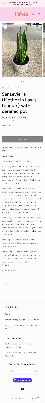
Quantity (6, 125)
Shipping (5, 121)
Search (8, 314)
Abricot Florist (26, 399)
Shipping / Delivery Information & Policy (22, 327)
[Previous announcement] (4, 3)
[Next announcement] (40, 3)
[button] (5, 14)
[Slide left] (17, 81)
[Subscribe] (35, 371)
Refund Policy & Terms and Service (22, 320)
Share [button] (7, 283)
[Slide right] (28, 81)
